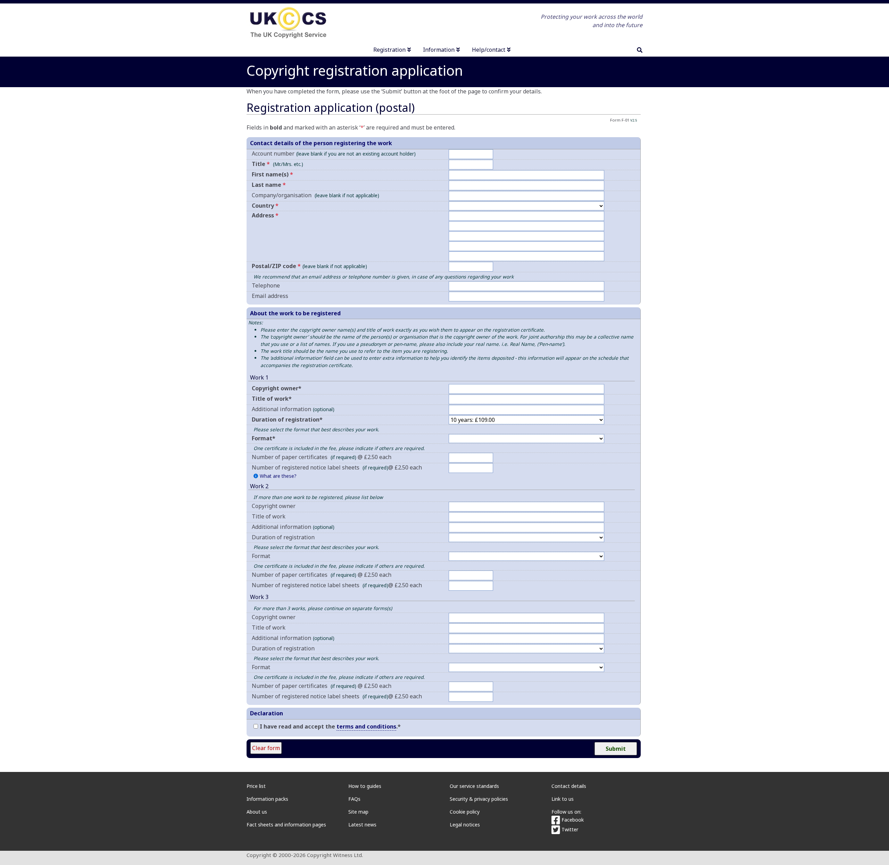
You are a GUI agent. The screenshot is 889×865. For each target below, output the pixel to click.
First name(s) (272, 174)
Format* (263, 438)
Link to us (562, 799)
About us (257, 811)
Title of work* (272, 398)
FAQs (354, 799)
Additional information (293, 409)
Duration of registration (283, 537)
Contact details (568, 786)
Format (261, 556)
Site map (358, 811)
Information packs (267, 799)
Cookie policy (465, 811)
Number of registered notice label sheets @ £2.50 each (337, 467)
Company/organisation (315, 195)
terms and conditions (366, 726)
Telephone (266, 285)
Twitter (569, 829)
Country (265, 205)
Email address (270, 296)
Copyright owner (274, 506)
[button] (275, 476)
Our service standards (474, 786)
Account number (334, 153)
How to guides (364, 786)
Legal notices (465, 824)
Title (261, 164)
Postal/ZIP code (309, 266)
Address (265, 215)
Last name (269, 185)
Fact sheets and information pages (286, 824)
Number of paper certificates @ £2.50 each (321, 457)
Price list (256, 786)
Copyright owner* (276, 388)
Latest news (362, 824)
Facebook (572, 819)
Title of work (268, 516)
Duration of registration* (287, 419)
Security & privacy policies (479, 799)
